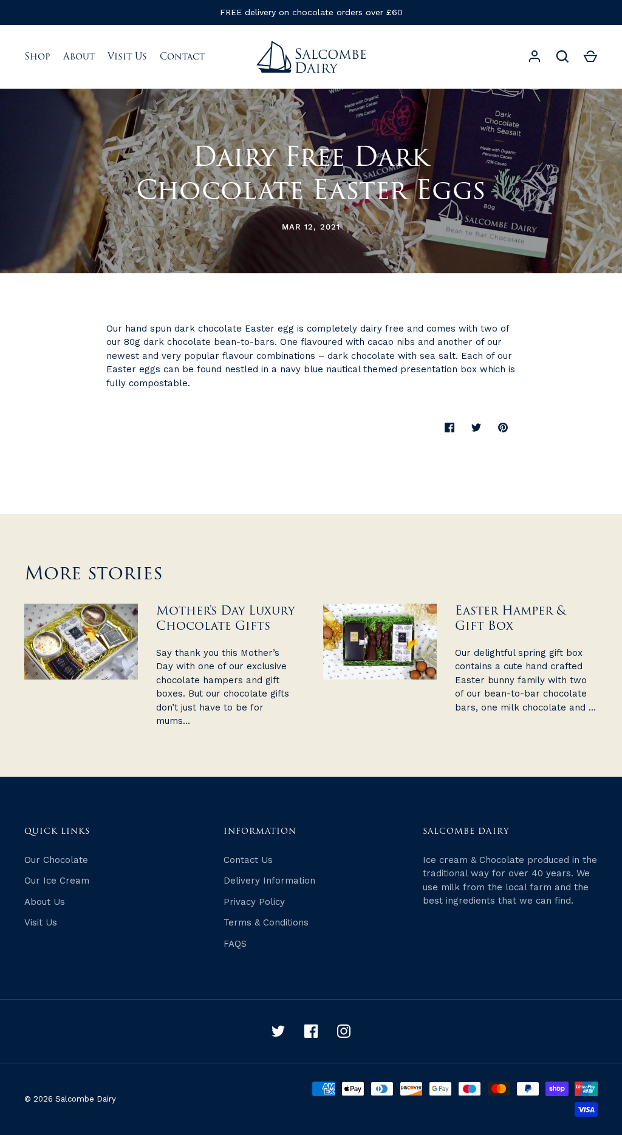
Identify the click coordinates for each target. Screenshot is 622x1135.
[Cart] (590, 56)
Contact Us (248, 859)
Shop (37, 56)
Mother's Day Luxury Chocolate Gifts (225, 618)
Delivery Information (269, 880)
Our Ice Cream (56, 880)
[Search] (562, 56)
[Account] (534, 56)
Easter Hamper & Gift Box (510, 618)
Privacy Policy (254, 901)
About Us (44, 901)
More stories (93, 573)
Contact (182, 56)
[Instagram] (343, 1031)
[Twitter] (278, 1031)
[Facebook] (311, 1031)
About (79, 56)
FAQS (235, 943)
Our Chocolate (56, 859)
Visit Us (127, 56)
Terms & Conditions (266, 922)
